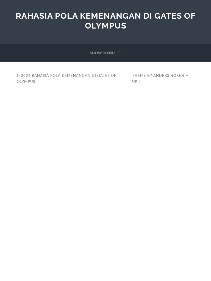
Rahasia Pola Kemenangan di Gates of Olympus (106, 20)
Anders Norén (168, 75)
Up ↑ (136, 81)
